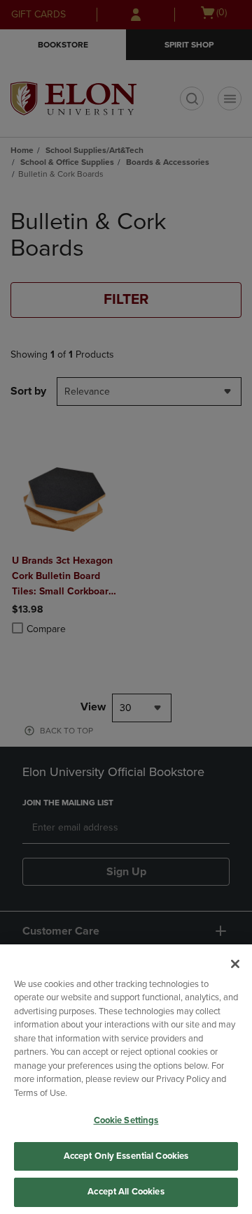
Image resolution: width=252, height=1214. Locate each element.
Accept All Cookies (126, 1191)
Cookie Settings (126, 1120)
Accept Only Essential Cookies (126, 1156)
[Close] (235, 964)
